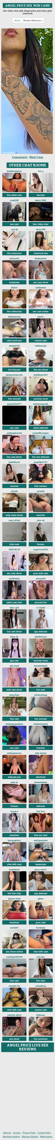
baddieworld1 (41, 374)
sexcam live (41, 602)
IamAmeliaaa (40, 782)
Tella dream (40, 753)
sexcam (41, 194)
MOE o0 (40, 520)
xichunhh (14, 258)
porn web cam (40, 573)
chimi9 (14, 491)
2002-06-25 (14, 549)
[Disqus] (27, 1092)
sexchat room (41, 398)
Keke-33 (14, 636)
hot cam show (14, 631)
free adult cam (14, 194)
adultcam (41, 776)
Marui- (40, 316)
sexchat (41, 515)
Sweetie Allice (14, 1014)
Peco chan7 (41, 869)
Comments (19, 157)
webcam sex (14, 776)
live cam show (14, 456)
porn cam (41, 922)
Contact (16, 1132)
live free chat (14, 893)
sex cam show (40, 282)
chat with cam (14, 864)
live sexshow (41, 1038)
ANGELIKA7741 (41, 462)
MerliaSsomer (41, 840)
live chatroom (14, 253)
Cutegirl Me (14, 985)
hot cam (41, 689)
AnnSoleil (41, 578)
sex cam (14, 224)
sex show (14, 1038)
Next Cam (36, 157)
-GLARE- (40, 898)
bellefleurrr (14, 462)
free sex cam (40, 835)
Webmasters (46, 1136)
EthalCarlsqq (40, 694)
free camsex (40, 485)
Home (17, 20)
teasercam (40, 864)
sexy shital (14, 520)
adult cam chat (14, 602)
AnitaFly (41, 491)
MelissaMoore (14, 753)
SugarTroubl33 (40, 549)
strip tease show (14, 515)
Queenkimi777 (14, 403)
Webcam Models (30, 1136)
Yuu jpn (41, 956)
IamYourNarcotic (14, 374)
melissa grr (40, 345)
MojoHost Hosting (11, 1136)
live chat (40, 980)
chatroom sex (41, 253)
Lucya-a (14, 811)
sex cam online (41, 311)
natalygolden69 (14, 956)
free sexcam (14, 398)
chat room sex (14, 340)
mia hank (14, 665)
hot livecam (14, 369)
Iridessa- (40, 1014)
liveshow (14, 922)
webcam (40, 806)
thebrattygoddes (14, 723)
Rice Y (41, 171)
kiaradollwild (40, 665)
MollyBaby (14, 578)
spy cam (14, 660)
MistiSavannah (40, 403)
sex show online (14, 951)
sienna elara (14, 898)
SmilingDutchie (14, 432)
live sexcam (41, 718)
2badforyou (41, 636)
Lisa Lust (41, 811)
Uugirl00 (14, 200)
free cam (14, 718)
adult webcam (40, 427)
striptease (14, 282)
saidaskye (40, 287)
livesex (40, 544)
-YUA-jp (14, 229)
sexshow (14, 835)
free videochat (14, 311)
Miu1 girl (14, 607)
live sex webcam (40, 456)
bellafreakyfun (14, 171)
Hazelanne (14, 869)
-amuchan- (14, 694)
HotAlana (40, 927)
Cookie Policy (44, 1132)
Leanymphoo (14, 840)
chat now (14, 544)
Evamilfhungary (41, 432)
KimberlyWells (41, 723)
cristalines (40, 985)
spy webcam (40, 631)
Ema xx (14, 782)
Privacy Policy (29, 1132)
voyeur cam (41, 340)
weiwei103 (14, 345)
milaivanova (14, 316)
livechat (41, 747)
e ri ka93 (40, 607)
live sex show (41, 369)
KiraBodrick (41, 258)
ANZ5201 (14, 927)
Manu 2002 (40, 200)
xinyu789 (40, 229)
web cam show (14, 689)
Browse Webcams (32, 20)
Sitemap (7, 1132)
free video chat (40, 224)
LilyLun (14, 287)
